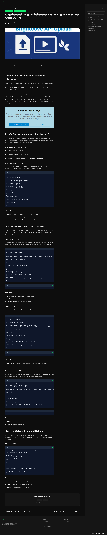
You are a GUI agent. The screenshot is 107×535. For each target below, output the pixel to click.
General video (45, 521)
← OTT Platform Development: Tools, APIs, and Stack (21, 511)
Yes (39, 499)
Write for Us (66, 523)
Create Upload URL (91, 28)
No (45, 499)
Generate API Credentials (93, 22)
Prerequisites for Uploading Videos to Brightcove (95, 16)
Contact (65, 524)
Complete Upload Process (93, 32)
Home (6, 8)
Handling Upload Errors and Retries (94, 34)
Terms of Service (101, 533)
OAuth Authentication (92, 24)
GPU (43, 528)
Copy (52, 172)
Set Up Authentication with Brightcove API (95, 20)
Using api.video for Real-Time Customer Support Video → (62, 511)
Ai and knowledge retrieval (48, 524)
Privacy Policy (94, 533)
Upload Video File (91, 30)
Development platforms (47, 526)
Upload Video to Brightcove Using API (95, 26)
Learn (9, 8)
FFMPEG (44, 523)
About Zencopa (67, 521)
